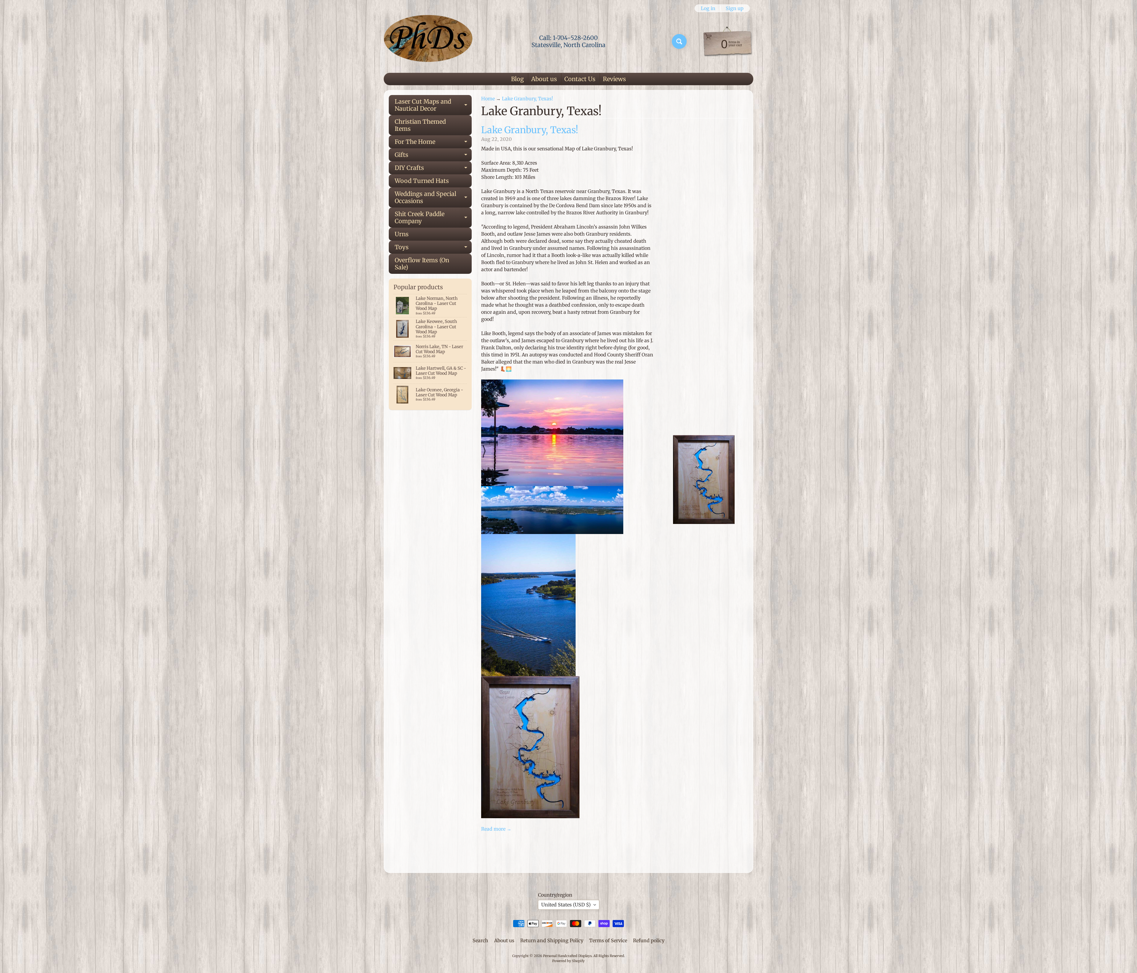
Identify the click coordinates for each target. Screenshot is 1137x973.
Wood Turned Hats (422, 180)
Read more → (496, 829)
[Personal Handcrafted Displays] (428, 41)
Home (488, 99)
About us (544, 79)
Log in (708, 8)
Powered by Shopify (568, 961)
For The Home (433, 143)
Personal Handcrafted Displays (567, 956)
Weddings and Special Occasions (433, 197)
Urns (402, 234)
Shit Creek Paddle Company (433, 218)
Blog (517, 79)
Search (480, 940)
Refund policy (648, 940)
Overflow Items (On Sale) (422, 263)
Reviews (614, 79)
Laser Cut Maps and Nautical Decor (433, 105)
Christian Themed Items (420, 125)
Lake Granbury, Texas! (527, 99)
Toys (433, 248)
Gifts (433, 156)
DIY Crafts (433, 169)
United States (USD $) (566, 905)
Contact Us (579, 79)
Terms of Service (608, 940)
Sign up (734, 8)
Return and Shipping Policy (551, 940)
